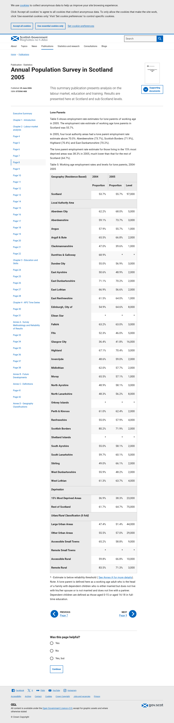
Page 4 (16, 136)
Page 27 (17, 289)
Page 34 (17, 341)
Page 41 (17, 390)
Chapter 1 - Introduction (24, 120)
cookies (24, 5)
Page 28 (17, 296)
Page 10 (17, 175)
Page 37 (17, 361)
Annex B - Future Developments (21, 376)
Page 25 (17, 276)
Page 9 (16, 169)
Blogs (104, 46)
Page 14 (17, 201)
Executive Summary (22, 113)
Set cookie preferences (81, 26)
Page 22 (17, 253)
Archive (28, 696)
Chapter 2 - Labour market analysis (25, 128)
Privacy (97, 696)
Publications (47, 46)
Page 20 (17, 240)
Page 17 (17, 221)
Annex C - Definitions (23, 384)
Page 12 (17, 188)
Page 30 (17, 309)
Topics (24, 46)
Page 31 (17, 315)
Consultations (90, 46)
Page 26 (17, 283)
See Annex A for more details (115, 577)
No (57, 650)
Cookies (48, 696)
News (34, 46)
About (14, 46)
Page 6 (16, 149)
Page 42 (17, 397)
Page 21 (17, 247)
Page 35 (17, 348)
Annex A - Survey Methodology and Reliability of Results (26, 325)
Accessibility (16, 696)
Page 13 (17, 195)
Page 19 (17, 234)
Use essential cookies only (50, 26)
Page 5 (16, 143)
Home (13, 54)
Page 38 (17, 367)
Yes (57, 643)
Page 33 (17, 335)
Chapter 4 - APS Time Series (26, 302)
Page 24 (17, 270)
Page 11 (17, 182)
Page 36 (17, 354)
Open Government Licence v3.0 (57, 708)
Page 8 (16, 162)
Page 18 (17, 227)
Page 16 (17, 214)
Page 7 (16, 156)
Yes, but (59, 658)
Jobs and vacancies (82, 696)
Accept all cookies (22, 26)
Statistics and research (69, 46)
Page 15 (17, 208)
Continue (56, 669)
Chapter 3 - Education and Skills (25, 262)
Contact (38, 696)
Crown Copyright (63, 696)
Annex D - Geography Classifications (23, 405)
